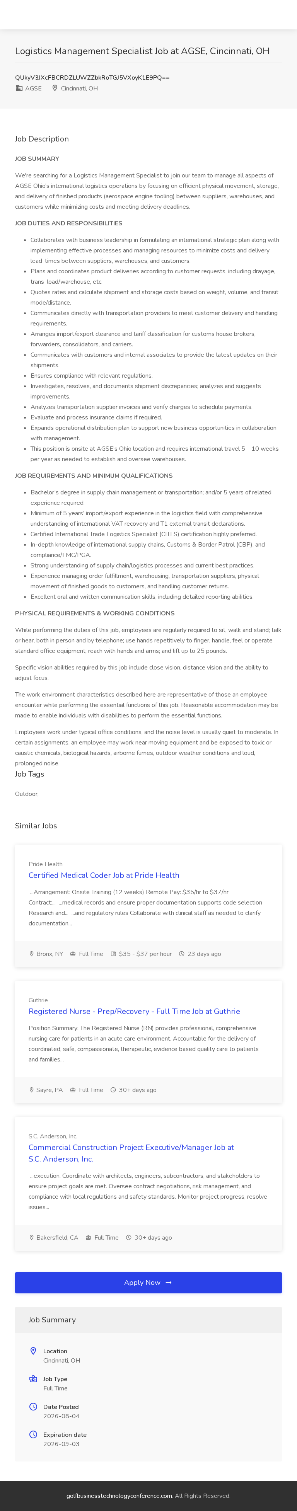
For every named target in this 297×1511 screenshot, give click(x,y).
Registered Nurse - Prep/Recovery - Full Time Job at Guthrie (134, 1011)
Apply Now (143, 1282)
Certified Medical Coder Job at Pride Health (104, 875)
